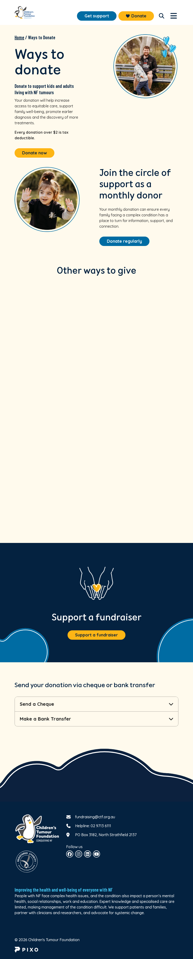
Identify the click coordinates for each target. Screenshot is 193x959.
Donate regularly (124, 241)
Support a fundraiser (96, 635)
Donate (138, 16)
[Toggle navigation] (161, 16)
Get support (96, 16)
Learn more (54, 391)
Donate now (34, 153)
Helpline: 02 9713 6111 (93, 825)
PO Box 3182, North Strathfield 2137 (106, 834)
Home (19, 37)
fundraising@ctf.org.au (95, 817)
